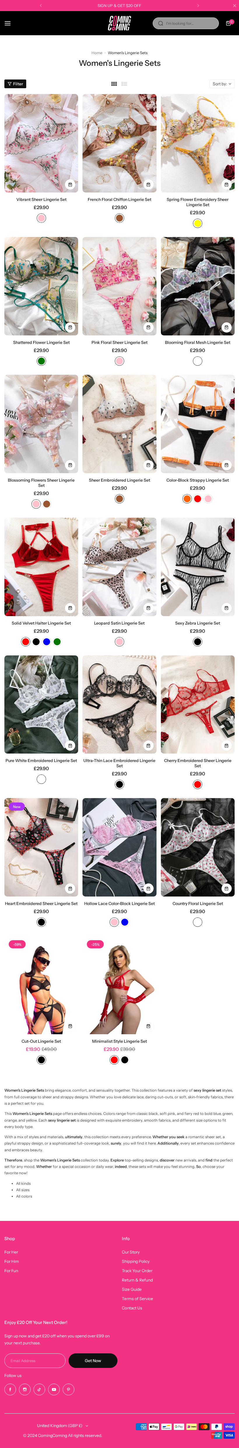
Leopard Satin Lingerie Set (119, 623)
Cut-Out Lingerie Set (41, 1041)
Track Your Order (137, 1270)
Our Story (131, 1252)
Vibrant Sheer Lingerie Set (41, 199)
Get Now (93, 1360)
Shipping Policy (136, 1261)
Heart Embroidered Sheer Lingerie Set (41, 903)
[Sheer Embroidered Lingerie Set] (119, 424)
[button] (40, 5)
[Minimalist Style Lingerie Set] (119, 985)
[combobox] (186, 23)
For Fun (11, 1270)
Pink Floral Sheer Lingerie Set (119, 342)
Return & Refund (137, 1280)
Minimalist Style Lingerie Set (119, 1041)
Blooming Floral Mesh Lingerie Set (197, 342)
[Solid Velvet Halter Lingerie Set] (41, 567)
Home (97, 52)
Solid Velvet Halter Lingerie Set (41, 623)
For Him (11, 1261)
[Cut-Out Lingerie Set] (41, 985)
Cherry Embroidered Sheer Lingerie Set (197, 763)
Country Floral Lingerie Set (198, 903)
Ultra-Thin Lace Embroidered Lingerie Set (119, 763)
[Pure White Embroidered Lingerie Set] (41, 704)
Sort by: (220, 83)
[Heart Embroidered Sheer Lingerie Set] (41, 847)
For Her (11, 1252)
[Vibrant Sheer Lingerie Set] (41, 143)
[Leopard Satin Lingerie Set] (119, 567)
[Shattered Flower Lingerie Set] (41, 286)
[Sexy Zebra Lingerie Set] (198, 567)
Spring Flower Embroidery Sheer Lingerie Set (198, 202)
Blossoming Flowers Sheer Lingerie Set (41, 483)
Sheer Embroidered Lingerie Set (119, 480)
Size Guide (132, 1289)
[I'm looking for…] (160, 23)
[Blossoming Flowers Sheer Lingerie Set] (41, 424)
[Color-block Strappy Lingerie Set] (198, 424)
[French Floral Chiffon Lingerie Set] (119, 143)
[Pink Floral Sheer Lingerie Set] (119, 286)
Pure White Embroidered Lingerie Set (41, 760)
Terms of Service (137, 1298)
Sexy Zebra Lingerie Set (197, 623)
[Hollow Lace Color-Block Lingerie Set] (119, 847)
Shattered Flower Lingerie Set (41, 342)
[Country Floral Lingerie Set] (198, 847)
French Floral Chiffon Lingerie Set (119, 199)
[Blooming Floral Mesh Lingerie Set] (198, 286)
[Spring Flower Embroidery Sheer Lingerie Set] (198, 143)
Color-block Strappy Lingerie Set (197, 480)
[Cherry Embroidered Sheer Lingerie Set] (198, 704)
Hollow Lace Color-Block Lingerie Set (119, 903)
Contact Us (132, 1308)
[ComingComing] (119, 23)
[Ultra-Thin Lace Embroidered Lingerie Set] (119, 704)
